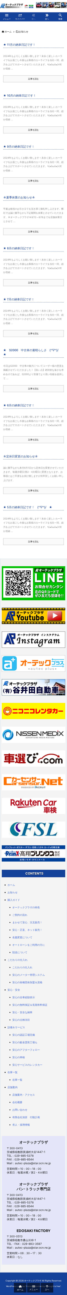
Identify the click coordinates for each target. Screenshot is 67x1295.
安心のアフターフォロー (26, 1049)
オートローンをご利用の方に (28, 944)
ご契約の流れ (19, 914)
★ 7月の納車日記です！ (18, 299)
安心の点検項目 (21, 1019)
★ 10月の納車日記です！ (19, 95)
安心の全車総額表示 (23, 997)
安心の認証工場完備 (23, 1034)
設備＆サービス (16, 1027)
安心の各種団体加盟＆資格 (27, 982)
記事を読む (33, 78)
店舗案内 (13, 1087)
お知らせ (13, 892)
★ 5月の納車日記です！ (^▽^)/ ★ (27, 507)
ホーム (8, 31)
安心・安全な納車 (22, 1012)
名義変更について (22, 937)
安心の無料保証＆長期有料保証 (29, 1004)
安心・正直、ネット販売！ (27, 929)
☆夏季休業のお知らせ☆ (19, 197)
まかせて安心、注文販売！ (27, 922)
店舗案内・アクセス (23, 1094)
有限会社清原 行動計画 (26, 1117)
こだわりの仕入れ (18, 959)
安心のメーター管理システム (28, 974)
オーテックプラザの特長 (26, 907)
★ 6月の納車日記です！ (18, 405)
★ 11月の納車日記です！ (19, 44)
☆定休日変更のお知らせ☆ (20, 456)
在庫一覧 (13, 1072)
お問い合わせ (19, 1109)
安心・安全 (14, 989)
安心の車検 (18, 1057)
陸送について (19, 952)
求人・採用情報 (21, 1124)
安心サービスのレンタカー (27, 1064)
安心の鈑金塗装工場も (24, 1042)
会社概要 (17, 1102)
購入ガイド (14, 899)
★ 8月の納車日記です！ (18, 248)
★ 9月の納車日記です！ (18, 146)
